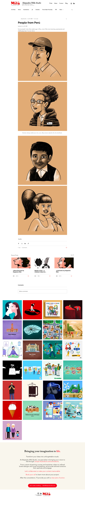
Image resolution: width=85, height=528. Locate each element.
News (19, 9)
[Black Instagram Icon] (38, 493)
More (61, 9)
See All (72, 255)
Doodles (38, 9)
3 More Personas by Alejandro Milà (18, 271)
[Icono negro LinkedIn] (41, 493)
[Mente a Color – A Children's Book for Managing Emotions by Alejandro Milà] (42, 263)
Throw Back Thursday (47, 9)
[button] (72, 9)
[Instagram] (71, 3)
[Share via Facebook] (18, 243)
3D (32, 9)
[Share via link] (28, 243)
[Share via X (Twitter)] (21, 243)
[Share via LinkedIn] (25, 243)
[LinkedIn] (74, 3)
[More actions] (66, 19)
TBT (56, 9)
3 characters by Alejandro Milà (63, 271)
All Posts (13, 9)
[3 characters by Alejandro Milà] (64, 263)
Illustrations (26, 9)
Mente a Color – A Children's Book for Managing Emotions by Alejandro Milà (41, 271)
